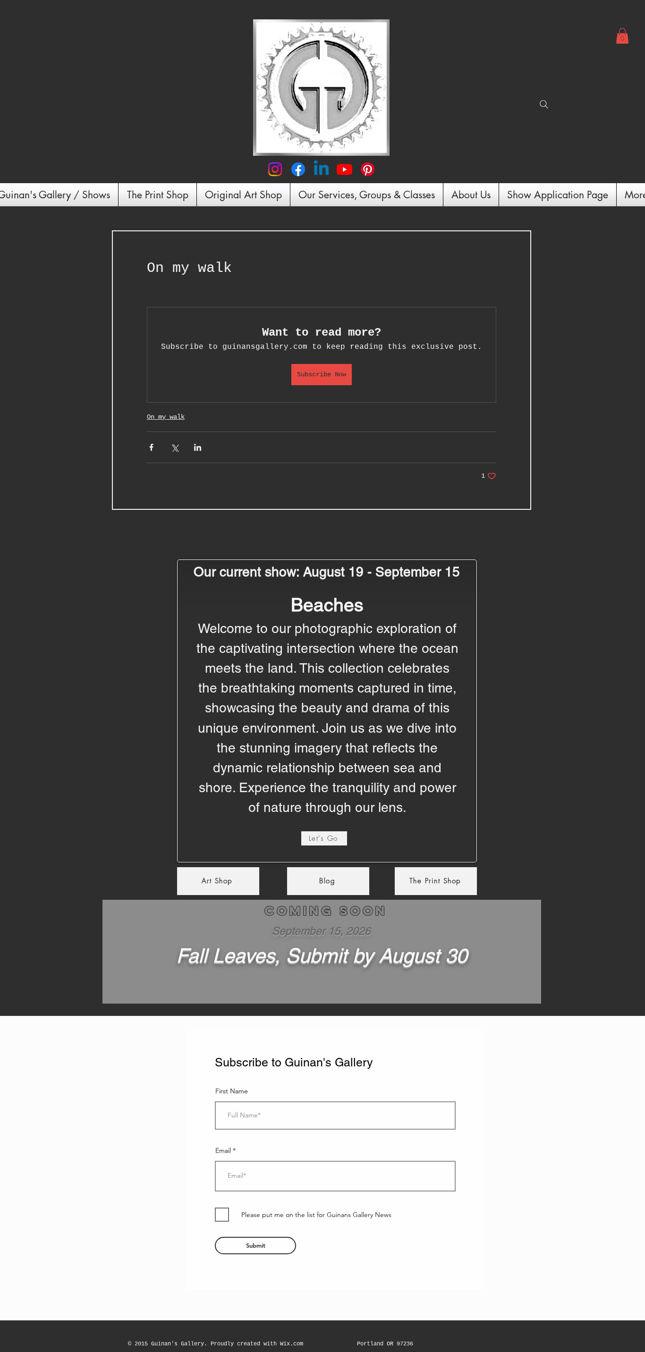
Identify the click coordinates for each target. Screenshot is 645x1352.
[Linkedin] (321, 169)
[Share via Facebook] (151, 447)
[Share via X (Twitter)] (174, 447)
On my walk (166, 417)
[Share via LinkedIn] (197, 447)
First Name (231, 1091)
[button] (622, 35)
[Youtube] (344, 169)
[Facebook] (298, 169)
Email (223, 1150)
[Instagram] (275, 169)
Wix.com (291, 1344)
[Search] (544, 104)
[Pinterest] (367, 169)
